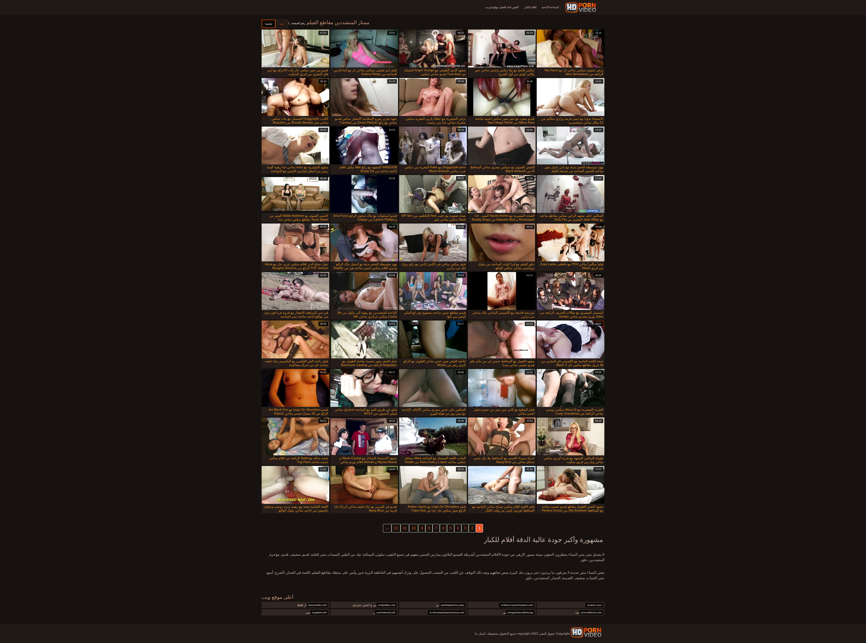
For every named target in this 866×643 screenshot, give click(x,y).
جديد (281, 23)
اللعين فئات (512, 7)
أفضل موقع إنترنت (495, 7)
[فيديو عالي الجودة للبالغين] (586, 632)
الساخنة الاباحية (550, 7)
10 (414, 528)
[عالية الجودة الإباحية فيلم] (581, 7)
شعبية (268, 23)
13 (396, 528)
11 (405, 528)
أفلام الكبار (530, 7)
